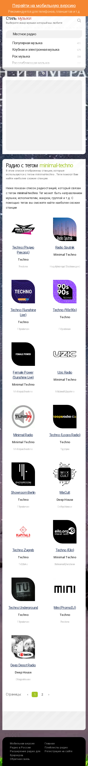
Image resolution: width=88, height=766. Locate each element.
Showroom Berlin (23, 492)
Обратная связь (20, 759)
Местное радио (24, 34)
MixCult (65, 492)
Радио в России (20, 747)
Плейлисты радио (56, 747)
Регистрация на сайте (59, 751)
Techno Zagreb (23, 550)
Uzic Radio (64, 372)
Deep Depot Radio (23, 665)
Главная (50, 743)
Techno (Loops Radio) (64, 435)
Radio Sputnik (64, 247)
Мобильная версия (22, 743)
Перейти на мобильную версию (44, 5)
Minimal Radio (23, 435)
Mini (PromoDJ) (65, 608)
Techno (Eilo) (65, 550)
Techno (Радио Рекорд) (23, 249)
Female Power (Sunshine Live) (23, 374)
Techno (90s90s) (65, 310)
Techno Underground (23, 608)
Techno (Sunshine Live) (23, 312)
